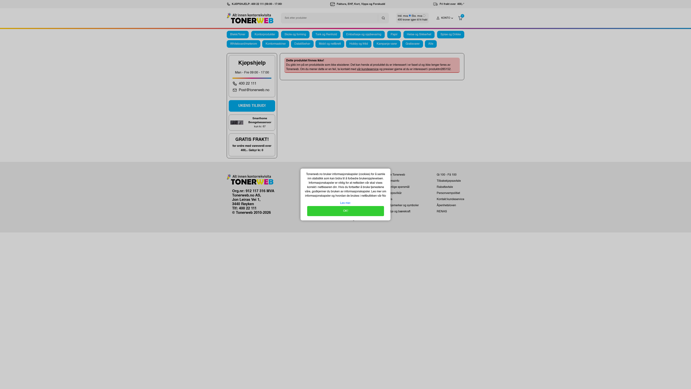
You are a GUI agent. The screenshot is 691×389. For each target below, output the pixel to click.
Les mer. (345, 203)
